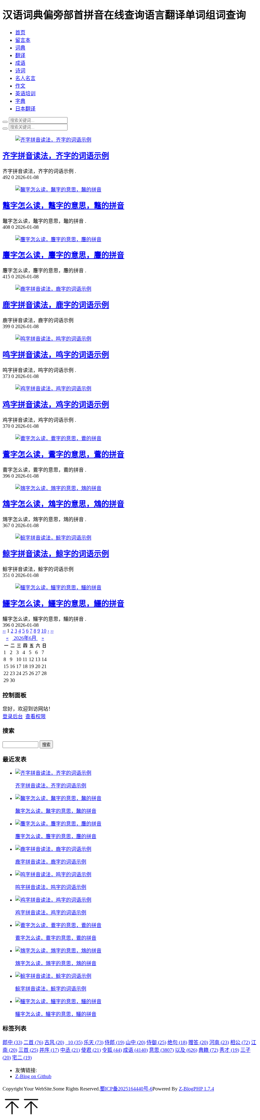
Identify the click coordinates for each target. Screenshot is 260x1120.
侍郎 (114, 1042)
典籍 (208, 1050)
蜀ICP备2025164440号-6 (126, 1088)
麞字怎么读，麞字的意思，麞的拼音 (63, 255)
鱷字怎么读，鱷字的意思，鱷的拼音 (63, 604)
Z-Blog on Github (33, 1076)
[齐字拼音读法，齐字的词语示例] (53, 139)
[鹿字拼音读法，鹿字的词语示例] (53, 289)
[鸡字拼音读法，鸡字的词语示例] (53, 388)
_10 (73, 1042)
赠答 (198, 1042)
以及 (186, 1050)
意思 (161, 1050)
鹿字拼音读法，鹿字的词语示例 (56, 305)
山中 (135, 1042)
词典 (20, 47)
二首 (33, 1042)
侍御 (156, 1042)
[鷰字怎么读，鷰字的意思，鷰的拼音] (58, 438)
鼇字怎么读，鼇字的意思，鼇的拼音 (63, 206)
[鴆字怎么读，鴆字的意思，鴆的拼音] (58, 488)
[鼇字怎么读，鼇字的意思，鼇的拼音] (58, 189)
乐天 (93, 1042)
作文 (20, 86)
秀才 (229, 1050)
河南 (219, 1042)
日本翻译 (25, 108)
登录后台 (13, 716)
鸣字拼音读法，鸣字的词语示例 (56, 355)
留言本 (22, 40)
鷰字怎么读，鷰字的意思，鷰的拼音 (63, 454)
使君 (91, 1050)
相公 (240, 1042)
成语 (20, 63)
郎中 (12, 1042)
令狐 (112, 1050)
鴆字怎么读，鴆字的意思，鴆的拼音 (63, 504)
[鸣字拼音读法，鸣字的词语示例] (53, 338)
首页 (20, 32)
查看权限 (35, 716)
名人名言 (25, 78)
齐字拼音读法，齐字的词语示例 (56, 156)
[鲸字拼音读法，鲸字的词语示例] (53, 537)
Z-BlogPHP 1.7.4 (196, 1088)
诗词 (20, 70)
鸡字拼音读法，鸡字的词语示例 (56, 405)
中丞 (70, 1050)
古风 (54, 1042)
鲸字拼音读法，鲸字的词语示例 (56, 554)
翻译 (20, 55)
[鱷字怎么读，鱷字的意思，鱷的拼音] (58, 587)
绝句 (177, 1042)
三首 (28, 1050)
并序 (49, 1050)
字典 (20, 101)
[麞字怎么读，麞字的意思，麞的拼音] (58, 239)
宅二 (22, 1057)
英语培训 (25, 93)
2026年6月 (25, 638)
